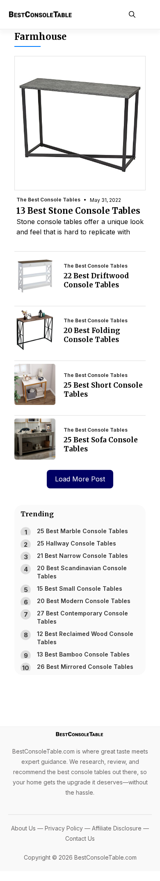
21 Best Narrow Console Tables (82, 555)
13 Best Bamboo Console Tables (83, 654)
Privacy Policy (64, 828)
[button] (132, 14)
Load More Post (80, 479)
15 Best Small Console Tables (79, 588)
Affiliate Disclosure (117, 828)
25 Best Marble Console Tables (82, 530)
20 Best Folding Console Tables (92, 335)
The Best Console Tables (48, 200)
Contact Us (80, 838)
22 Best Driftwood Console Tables (96, 280)
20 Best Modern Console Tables (83, 600)
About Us (23, 828)
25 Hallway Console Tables (76, 543)
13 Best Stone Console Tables (78, 211)
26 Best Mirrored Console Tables (85, 666)
